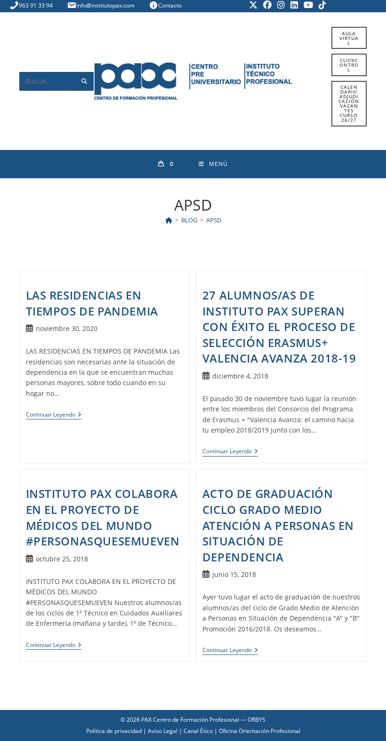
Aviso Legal (162, 731)
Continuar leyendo (53, 415)
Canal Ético (198, 731)
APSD (213, 220)
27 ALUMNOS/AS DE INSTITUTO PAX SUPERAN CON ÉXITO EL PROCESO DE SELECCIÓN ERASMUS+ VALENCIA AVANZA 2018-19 (279, 326)
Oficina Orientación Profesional (259, 731)
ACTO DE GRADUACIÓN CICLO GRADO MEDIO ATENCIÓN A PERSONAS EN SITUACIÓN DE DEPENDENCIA (278, 525)
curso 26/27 (348, 103)
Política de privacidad (114, 731)
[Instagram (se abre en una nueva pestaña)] (281, 4)
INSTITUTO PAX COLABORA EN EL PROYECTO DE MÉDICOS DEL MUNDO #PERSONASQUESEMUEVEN (103, 517)
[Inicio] (168, 220)
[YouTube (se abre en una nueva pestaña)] (308, 4)
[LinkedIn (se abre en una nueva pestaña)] (294, 4)
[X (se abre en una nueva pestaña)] (253, 4)
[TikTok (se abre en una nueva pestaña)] (321, 4)
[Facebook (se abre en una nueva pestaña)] (267, 4)
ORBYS (256, 720)
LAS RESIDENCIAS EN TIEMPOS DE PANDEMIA (92, 303)
